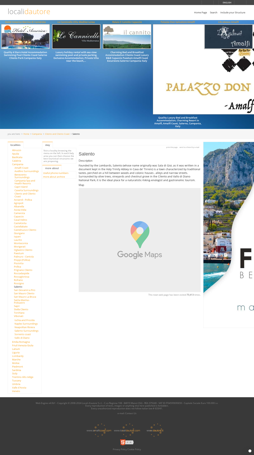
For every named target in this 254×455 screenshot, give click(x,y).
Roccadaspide (21, 273)
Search (213, 12)
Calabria (16, 160)
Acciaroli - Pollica (23, 199)
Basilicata (17, 157)
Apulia (15, 153)
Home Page (200, 12)
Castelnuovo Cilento (25, 230)
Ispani (17, 236)
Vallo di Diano (22, 337)
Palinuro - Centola (24, 256)
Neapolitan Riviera (25, 327)
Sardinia (16, 370)
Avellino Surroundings (27, 171)
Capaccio (19, 216)
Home (26, 134)
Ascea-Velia (20, 209)
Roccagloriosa (21, 276)
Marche (16, 359)
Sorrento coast (23, 334)
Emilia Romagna (21, 342)
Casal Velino (20, 219)
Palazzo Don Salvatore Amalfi (178, 22)
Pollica (17, 266)
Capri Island (21, 186)
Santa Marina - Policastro (22, 301)
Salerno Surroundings (26, 330)
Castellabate (21, 226)
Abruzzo (16, 150)
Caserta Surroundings (26, 190)
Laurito (18, 240)
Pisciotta (18, 263)
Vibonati (18, 316)
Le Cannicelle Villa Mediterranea (76, 22)
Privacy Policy (120, 449)
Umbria (16, 384)
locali (29, 11)
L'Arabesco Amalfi (228, 22)
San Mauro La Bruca (25, 296)
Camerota (19, 213)
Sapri (17, 306)
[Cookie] (249, 450)
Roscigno (19, 283)
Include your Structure (232, 12)
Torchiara (19, 312)
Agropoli (18, 203)
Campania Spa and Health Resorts (25, 181)
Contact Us (130, 413)
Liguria (16, 352)
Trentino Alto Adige (22, 377)
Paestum (19, 253)
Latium (16, 349)
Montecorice (21, 243)
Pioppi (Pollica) (22, 260)
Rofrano (18, 280)
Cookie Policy (134, 449)
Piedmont (17, 366)
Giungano (19, 233)
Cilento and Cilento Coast (57, 134)
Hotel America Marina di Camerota (25, 22)
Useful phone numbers (55, 173)
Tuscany (16, 380)
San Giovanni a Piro (24, 290)
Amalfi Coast (21, 167)
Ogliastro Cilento (23, 250)
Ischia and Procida (25, 320)
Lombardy (18, 356)
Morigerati (19, 246)
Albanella (19, 206)
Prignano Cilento (23, 270)
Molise (15, 363)
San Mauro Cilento (24, 293)
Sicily (14, 373)
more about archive (54, 176)
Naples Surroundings (26, 323)
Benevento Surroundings (22, 176)
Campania (37, 134)
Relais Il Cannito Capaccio (127, 22)
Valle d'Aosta (19, 387)
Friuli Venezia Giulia (22, 345)
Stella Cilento (21, 309)
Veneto (16, 391)
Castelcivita (20, 223)
